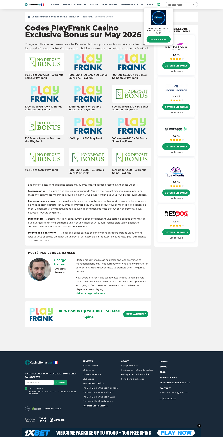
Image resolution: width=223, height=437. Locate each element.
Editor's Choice (90, 365)
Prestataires (110, 4)
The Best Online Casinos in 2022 (99, 397)
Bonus (66, 4)
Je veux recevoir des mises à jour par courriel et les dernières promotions (52, 393)
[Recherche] (194, 4)
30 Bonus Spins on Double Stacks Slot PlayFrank (85, 108)
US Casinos (88, 370)
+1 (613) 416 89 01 (168, 398)
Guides (94, 4)
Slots (150, 4)
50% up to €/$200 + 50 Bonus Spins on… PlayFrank (130, 108)
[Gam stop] (43, 420)
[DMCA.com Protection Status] (36, 408)
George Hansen (60, 262)
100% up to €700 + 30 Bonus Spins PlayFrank (86, 171)
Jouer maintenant (136, 314)
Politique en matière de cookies (137, 370)
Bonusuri (74, 16)
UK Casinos (88, 379)
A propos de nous (129, 365)
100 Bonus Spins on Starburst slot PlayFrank (43, 140)
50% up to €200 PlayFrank (41, 170)
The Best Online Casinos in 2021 (98, 392)
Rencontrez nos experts (175, 382)
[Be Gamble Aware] (30, 419)
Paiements (127, 4)
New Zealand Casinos (93, 383)
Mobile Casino (168, 377)
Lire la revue (176, 71)
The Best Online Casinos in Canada (100, 388)
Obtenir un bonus (158, 39)
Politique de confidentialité (135, 374)
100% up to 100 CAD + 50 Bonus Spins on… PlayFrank (88, 76)
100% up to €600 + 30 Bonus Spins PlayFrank (129, 140)
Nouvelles (80, 4)
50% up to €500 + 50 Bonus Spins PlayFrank (129, 171)
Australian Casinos (92, 374)
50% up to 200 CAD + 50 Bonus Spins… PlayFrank (44, 76)
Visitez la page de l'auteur (90, 293)
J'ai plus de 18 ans (36, 388)
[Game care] (57, 419)
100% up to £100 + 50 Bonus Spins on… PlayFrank (129, 76)
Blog (140, 4)
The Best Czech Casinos (95, 406)
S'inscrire (60, 382)
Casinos (54, 4)
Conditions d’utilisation (133, 379)
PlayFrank (87, 16)
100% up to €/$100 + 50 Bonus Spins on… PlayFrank (43, 108)
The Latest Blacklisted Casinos (98, 401)
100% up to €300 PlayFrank (86, 138)
